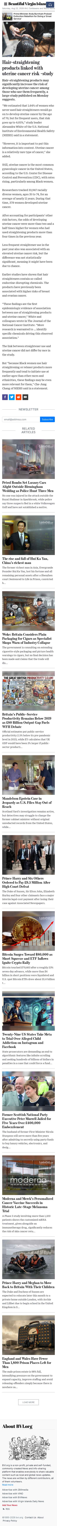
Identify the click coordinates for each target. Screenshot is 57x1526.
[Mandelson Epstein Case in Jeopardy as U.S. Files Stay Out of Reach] (28, 774)
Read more (7, 1484)
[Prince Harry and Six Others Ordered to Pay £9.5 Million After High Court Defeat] (28, 854)
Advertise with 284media (15, 1489)
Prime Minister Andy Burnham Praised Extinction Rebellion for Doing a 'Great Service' (33, 16)
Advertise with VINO (12, 1493)
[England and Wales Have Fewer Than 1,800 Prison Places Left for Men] (28, 1334)
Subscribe (47, 419)
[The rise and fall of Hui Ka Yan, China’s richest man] (28, 534)
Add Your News (9, 1505)
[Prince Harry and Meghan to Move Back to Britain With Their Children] (28, 1259)
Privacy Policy (10, 1520)
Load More (28, 1402)
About (40, 1517)
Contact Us (30, 1517)
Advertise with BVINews (14, 1497)
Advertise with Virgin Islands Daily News (23, 1501)
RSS (7, 1509)
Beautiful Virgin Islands (28, 3)
